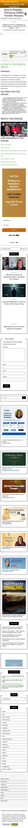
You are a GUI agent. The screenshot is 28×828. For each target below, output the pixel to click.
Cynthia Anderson (8, 30)
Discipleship (5, 725)
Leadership (4, 744)
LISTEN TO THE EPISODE (13, 64)
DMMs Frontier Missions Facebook (9, 165)
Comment (5, 347)
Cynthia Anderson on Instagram (8, 162)
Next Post (22, 249)
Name (5, 364)
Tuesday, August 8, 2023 (19, 30)
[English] (20, 1)
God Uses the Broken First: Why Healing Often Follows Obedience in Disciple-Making (13, 644)
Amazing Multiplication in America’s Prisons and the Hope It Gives (12, 635)
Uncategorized (5, 766)
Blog (3, 714)
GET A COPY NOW (6, 523)
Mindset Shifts (5, 747)
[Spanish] (26, 1)
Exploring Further (6, 730)
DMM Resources (5, 790)
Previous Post (6, 249)
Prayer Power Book (5, 147)
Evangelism (4, 728)
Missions (4, 750)
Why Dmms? (4, 781)
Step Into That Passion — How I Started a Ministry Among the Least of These (13, 631)
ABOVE (4, 67)
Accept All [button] (14, 824)
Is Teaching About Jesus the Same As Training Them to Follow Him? (12, 687)
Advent (4, 711)
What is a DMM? (5, 779)
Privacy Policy (4, 801)
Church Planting (6, 719)
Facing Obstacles (6, 733)
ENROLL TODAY (6, 548)
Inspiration (4, 741)
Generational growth (7, 739)
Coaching (4, 722)
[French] (22, 1)
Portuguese (5, 755)
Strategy (4, 761)
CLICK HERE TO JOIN (7, 571)
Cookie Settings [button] (6, 824)
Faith (3, 736)
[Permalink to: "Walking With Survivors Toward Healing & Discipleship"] (14, 315)
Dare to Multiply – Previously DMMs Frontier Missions (14, 13)
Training (4, 763)
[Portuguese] (24, 1)
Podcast (14, 22)
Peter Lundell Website (6, 144)
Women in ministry (6, 769)
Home (2, 792)
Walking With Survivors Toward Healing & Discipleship (13, 639)
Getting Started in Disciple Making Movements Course (14, 150)
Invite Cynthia (4, 787)
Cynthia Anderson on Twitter (7, 159)
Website (5, 376)
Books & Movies (6, 717)
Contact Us (3, 784)
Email (4, 370)
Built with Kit (14, 235)
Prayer (3, 758)
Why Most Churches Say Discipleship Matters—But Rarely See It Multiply (14, 277)
